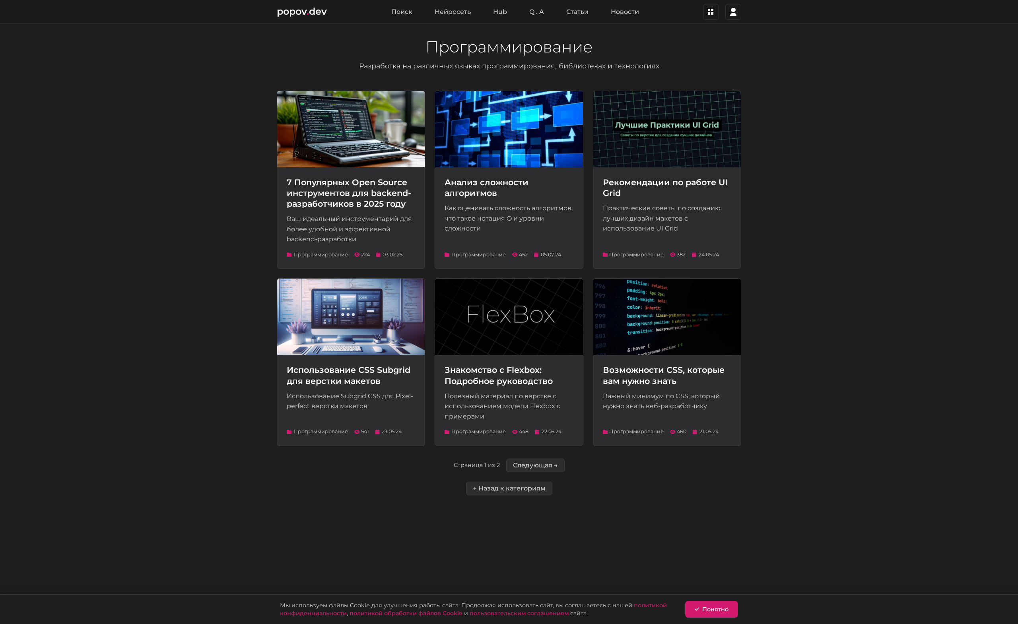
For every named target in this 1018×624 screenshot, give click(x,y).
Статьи (577, 12)
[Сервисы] (711, 12)
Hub (500, 12)
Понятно (715, 609)
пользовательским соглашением (519, 613)
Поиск (401, 12)
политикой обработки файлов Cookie (406, 613)
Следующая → (535, 465)
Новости (625, 12)
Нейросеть (453, 12)
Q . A (536, 12)
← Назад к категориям (509, 488)
